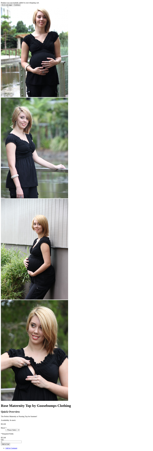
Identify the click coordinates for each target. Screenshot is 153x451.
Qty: (2, 440)
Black (3, 428)
